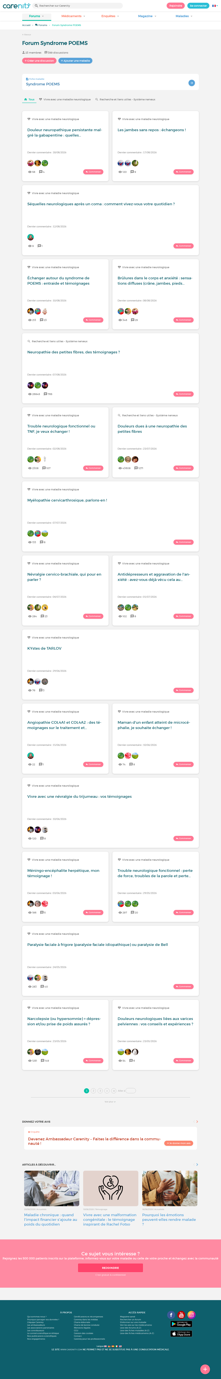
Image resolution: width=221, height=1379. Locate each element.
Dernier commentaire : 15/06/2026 (46, 744)
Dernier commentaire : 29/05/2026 (137, 892)
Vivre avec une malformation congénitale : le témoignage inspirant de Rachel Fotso (109, 1220)
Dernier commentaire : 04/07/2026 (46, 596)
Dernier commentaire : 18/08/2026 (46, 152)
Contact (78, 1336)
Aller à (121, 1090)
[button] (36, 17)
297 (124, 912)
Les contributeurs (35, 1330)
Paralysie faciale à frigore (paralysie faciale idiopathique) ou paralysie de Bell (97, 944)
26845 (36, 394)
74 (124, 764)
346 (124, 320)
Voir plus (109, 1101)
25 (136, 320)
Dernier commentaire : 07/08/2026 (46, 374)
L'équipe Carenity (35, 1322)
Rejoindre (175, 5)
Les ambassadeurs (36, 1325)
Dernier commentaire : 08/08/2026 (137, 300)
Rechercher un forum (130, 1319)
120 (124, 171)
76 (33, 690)
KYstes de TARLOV (44, 648)
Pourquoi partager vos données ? (43, 1319)
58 (33, 171)
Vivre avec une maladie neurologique (67, 99)
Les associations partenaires (40, 1328)
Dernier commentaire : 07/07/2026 (46, 522)
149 (47, 1060)
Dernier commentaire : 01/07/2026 (137, 596)
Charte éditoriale (82, 1322)
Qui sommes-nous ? (36, 1316)
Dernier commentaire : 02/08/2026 (46, 448)
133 (34, 542)
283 (34, 986)
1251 (34, 1060)
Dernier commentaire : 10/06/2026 (137, 744)
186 (34, 912)
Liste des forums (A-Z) (130, 1328)
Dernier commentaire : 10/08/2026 (46, 300)
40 (46, 986)
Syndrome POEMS (43, 84)
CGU (76, 1330)
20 (136, 912)
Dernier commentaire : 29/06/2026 (46, 670)
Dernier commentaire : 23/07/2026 (137, 448)
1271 (140, 468)
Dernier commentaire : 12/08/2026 (46, 226)
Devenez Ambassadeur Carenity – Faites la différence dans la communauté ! (94, 1141)
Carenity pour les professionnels (89, 1339)
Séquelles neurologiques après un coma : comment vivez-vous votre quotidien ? (101, 204)
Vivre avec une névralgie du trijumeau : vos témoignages (79, 796)
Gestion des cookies (83, 1333)
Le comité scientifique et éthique (43, 1333)
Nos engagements (36, 1339)
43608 (126, 468)
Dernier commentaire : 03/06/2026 (46, 892)
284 (34, 616)
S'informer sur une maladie (133, 1322)
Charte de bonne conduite (86, 1325)
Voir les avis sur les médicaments (136, 1325)
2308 (35, 468)
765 (50, 394)
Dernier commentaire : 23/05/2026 (46, 1041)
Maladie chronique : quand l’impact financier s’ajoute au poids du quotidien (50, 1220)
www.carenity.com (71, 1349)
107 (48, 468)
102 (124, 616)
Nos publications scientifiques (41, 1336)
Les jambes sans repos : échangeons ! (152, 130)
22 (33, 764)
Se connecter (198, 5)
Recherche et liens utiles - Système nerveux (127, 99)
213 (34, 320)
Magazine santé (127, 1316)
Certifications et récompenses (88, 1316)
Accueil (26, 25)
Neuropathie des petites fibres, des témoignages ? (73, 352)
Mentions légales (82, 1328)
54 (124, 1060)
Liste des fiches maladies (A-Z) (134, 1330)
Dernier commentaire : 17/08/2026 (137, 152)
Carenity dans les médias (86, 1319)
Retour (27, 34)
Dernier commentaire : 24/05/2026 (46, 966)
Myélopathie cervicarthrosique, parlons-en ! (67, 500)
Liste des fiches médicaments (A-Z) (137, 1333)
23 (45, 320)
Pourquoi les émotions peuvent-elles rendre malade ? (169, 1220)
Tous (31, 99)
